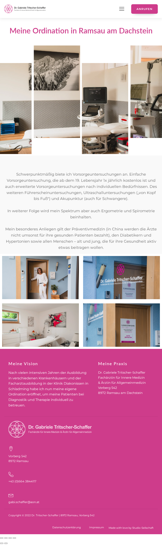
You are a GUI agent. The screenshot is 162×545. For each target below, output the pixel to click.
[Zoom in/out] (14, 538)
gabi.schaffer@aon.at (23, 502)
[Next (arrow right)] (6, 543)
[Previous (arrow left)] (1, 543)
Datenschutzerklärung (66, 527)
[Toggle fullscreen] (10, 538)
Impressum (96, 527)
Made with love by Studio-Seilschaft (131, 527)
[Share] (6, 538)
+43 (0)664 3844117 (22, 481)
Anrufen (144, 9)
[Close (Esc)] (1, 538)
